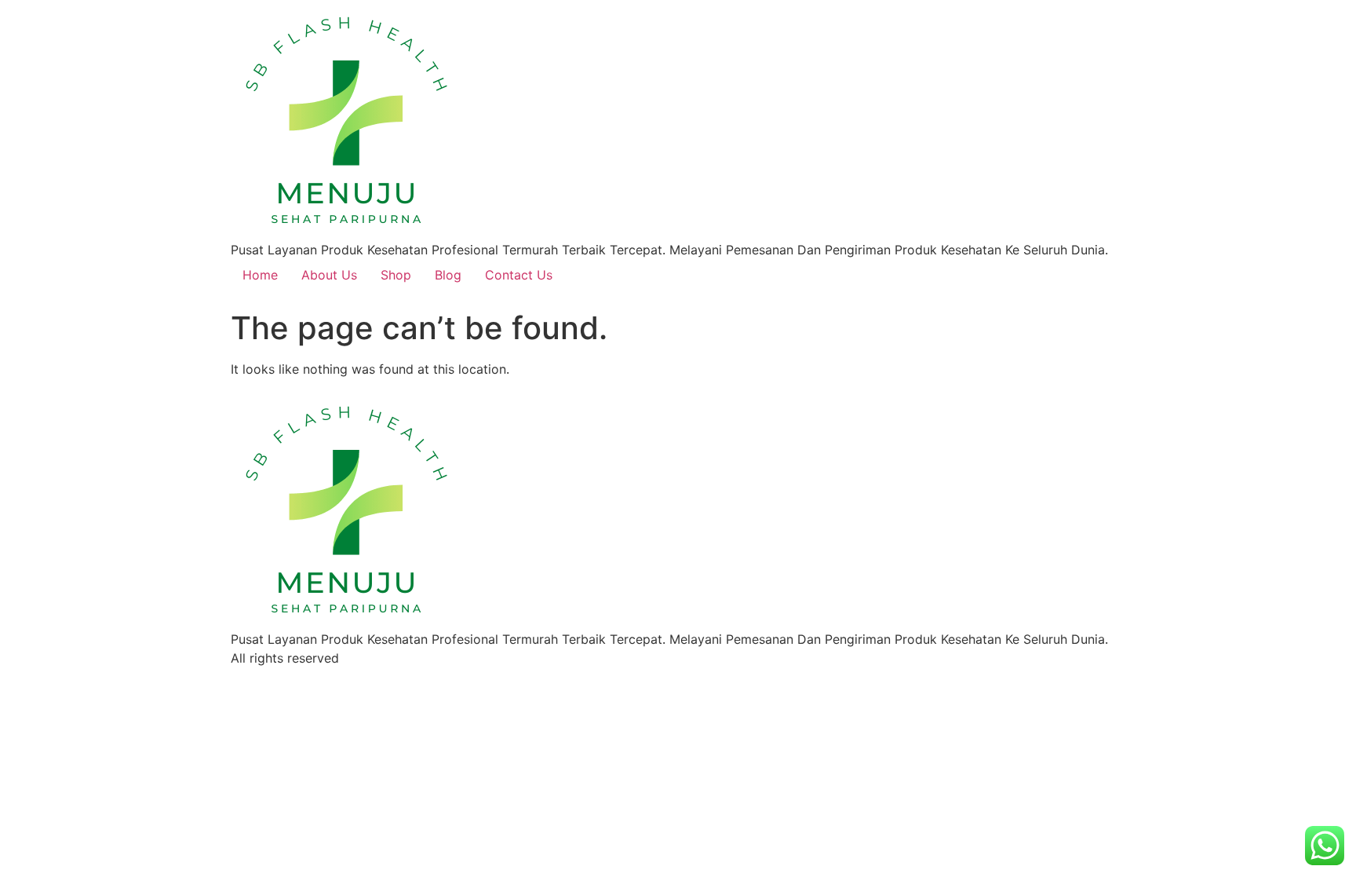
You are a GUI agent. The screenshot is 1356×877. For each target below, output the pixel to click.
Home (260, 275)
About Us (329, 275)
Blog (448, 275)
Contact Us (518, 275)
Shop (396, 275)
